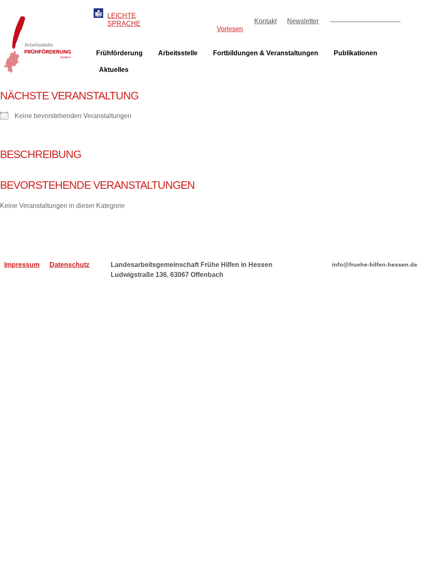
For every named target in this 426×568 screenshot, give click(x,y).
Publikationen (355, 53)
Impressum (22, 264)
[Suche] (394, 15)
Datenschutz (69, 264)
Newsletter (303, 21)
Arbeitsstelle (178, 53)
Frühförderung (119, 53)
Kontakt (265, 21)
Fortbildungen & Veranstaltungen (265, 53)
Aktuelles (114, 69)
